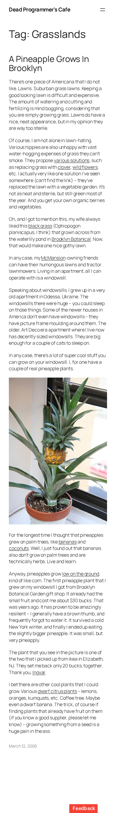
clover (64, 167)
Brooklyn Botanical (71, 239)
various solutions (71, 160)
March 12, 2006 (23, 746)
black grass (40, 226)
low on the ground (80, 573)
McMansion (53, 258)
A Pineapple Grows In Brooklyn (49, 63)
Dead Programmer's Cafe (39, 9)
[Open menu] (102, 9)
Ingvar (38, 672)
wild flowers (85, 167)
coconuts (19, 548)
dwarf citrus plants (57, 691)
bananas (68, 541)
